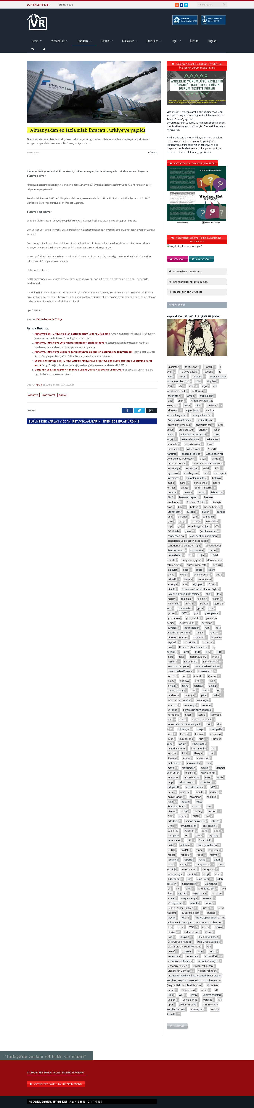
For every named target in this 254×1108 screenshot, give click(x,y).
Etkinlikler (152, 41)
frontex (204, 603)
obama (183, 816)
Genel (34, 41)
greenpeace (211, 613)
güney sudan (187, 623)
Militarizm (205, 782)
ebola (199, 569)
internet (172, 676)
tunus (205, 927)
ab (180, 386)
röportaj (188, 859)
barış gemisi (200, 482)
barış (182, 482)
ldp (214, 748)
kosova (199, 734)
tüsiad (208, 932)
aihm (180, 400)
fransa (189, 603)
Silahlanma (211, 883)
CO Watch (173, 531)
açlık (204, 386)
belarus (172, 492)
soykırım (207, 898)
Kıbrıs (182, 719)
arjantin (203, 429)
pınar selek (174, 840)
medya (204, 767)
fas (219, 594)
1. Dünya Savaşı (188, 371)
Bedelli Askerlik (203, 487)
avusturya (191, 468)
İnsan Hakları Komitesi (207, 666)
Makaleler (128, 41)
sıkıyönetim (199, 893)
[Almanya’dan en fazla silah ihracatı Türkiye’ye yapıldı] (94, 122)
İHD (219, 652)
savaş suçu (208, 869)
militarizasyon (186, 782)
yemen (172, 999)
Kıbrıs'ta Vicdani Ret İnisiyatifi (184, 724)
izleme (212, 685)
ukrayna (184, 937)
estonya (172, 584)
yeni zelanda (190, 999)
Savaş (183, 864)
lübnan (187, 758)
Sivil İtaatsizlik (206, 888)
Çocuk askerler (208, 531)
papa (217, 830)
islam (171, 680)
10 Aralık (208, 371)
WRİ (181, 995)
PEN (187, 835)
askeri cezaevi (193, 444)
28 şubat (211, 381)
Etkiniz (212, 584)
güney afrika (193, 618)
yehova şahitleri (212, 995)
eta (185, 584)
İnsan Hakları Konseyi (180, 671)
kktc (209, 724)
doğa (201, 555)
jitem (204, 695)
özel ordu (173, 830)
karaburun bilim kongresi (197, 709)
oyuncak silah (189, 825)
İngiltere (172, 661)
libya (210, 753)
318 (170, 386)
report (171, 854)
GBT (184, 613)
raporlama (214, 850)
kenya (201, 714)
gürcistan (207, 623)
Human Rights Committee (193, 647)
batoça (185, 487)
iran (185, 676)
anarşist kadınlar (201, 415)
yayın (194, 995)
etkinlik (172, 589)
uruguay (187, 951)
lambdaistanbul (176, 748)
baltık (171, 482)
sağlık (217, 859)
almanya (33, 395)
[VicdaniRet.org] (37, 21)
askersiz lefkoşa (191, 453)
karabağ (172, 709)
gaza (200, 608)
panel (205, 830)
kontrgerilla (216, 729)
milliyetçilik (174, 787)
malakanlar (193, 763)
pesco (198, 835)
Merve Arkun (208, 772)
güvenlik (172, 627)
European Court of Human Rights (200, 589)
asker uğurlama (190, 439)
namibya (211, 796)
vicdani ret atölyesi (208, 961)
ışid (218, 690)
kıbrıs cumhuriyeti (202, 719)
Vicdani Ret (58, 41)
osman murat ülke (195, 821)
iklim (170, 656)
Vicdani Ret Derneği (179, 970)
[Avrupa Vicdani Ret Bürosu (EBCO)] (213, 24)
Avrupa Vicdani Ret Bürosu (208, 463)
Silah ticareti (48, 395)
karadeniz (173, 714)
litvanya (172, 758)
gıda (196, 613)
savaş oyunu (189, 869)
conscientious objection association (188, 540)
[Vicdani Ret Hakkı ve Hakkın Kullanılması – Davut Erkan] (186, 246)
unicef (171, 951)
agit (170, 400)
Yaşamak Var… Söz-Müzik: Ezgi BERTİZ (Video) (193, 316)
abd (191, 386)
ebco (186, 569)
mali (208, 763)
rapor (199, 850)
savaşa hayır (175, 874)
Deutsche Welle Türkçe (49, 319)
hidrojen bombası (178, 637)
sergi (206, 874)
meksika (190, 772)
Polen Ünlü (205, 840)
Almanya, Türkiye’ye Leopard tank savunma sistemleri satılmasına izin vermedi (84, 351)
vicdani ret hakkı (207, 970)
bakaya (216, 478)
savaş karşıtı (202, 864)
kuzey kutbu (199, 743)
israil (197, 680)
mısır (170, 792)
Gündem (83, 41)
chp (170, 526)
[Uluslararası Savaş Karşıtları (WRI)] (185, 24)
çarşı (170, 521)
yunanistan (197, 1009)
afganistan (174, 395)
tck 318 (185, 917)
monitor (200, 792)
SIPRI (188, 888)
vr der (204, 990)
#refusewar (191, 366)
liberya (198, 753)
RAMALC (185, 850)
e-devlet (172, 569)
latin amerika (198, 748)
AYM (217, 468)
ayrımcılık (173, 473)
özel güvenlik (209, 825)
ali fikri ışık (213, 405)
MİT (213, 787)
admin (39, 384)
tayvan (172, 917)
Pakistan (189, 830)
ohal (207, 816)
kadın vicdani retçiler (179, 700)
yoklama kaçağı (188, 1004)
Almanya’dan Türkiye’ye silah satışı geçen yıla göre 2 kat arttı (73, 333)
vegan (212, 951)
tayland (211, 912)
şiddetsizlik (174, 879)
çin (179, 526)
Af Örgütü (197, 391)
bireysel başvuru (188, 497)
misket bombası (194, 787)
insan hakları (210, 661)
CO (217, 526)
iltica (181, 656)
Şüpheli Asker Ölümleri (180, 908)
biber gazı (216, 492)
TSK (191, 927)
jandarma (173, 695)
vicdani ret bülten (177, 966)
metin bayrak (191, 777)
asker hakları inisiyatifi (193, 434)
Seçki (174, 41)
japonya (189, 695)
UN (209, 946)
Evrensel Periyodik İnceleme (184, 594)
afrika (190, 395)
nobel (184, 811)
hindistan (199, 637)
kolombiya (183, 729)
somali (171, 898)
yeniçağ (207, 999)
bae (206, 473)
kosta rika (215, 734)
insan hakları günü (178, 666)
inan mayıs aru (198, 656)
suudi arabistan (191, 912)
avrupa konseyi (176, 463)
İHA (208, 652)
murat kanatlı (175, 796)
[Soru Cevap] (46, 1051)
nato (170, 801)
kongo (200, 729)
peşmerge (213, 835)
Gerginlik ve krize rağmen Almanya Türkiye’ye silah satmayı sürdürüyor (79, 369)
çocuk (188, 531)
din (190, 555)
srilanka (194, 903)
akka (187, 405)
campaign (208, 516)
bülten (205, 511)
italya (185, 685)
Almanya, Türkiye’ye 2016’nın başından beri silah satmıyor (70, 342)
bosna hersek (212, 507)
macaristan (203, 758)
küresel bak (186, 738)
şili (169, 888)
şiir (189, 879)
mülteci (214, 792)
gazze (171, 613)
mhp (170, 782)
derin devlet (174, 555)
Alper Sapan (193, 410)
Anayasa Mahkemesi (180, 420)
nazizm (185, 801)
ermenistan (204, 579)
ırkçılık (205, 690)
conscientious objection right (184, 545)
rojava (213, 854)
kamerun (173, 705)
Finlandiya (173, 603)
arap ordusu (186, 429)
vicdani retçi (188, 990)
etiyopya (197, 584)
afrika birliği (206, 395)
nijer (209, 806)
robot (200, 854)
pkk (190, 840)
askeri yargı (193, 449)
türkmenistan (191, 932)
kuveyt (182, 743)
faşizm (171, 598)
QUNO (171, 850)
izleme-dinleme (176, 690)
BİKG (170, 497)
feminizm (186, 598)
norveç (198, 811)
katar (188, 714)
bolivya (194, 507)
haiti (207, 627)
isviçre (171, 685)
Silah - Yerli (203, 879)
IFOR (197, 652)
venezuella (192, 956)
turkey (218, 927)
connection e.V (176, 536)
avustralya (174, 468)
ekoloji (184, 574)
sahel (171, 864)
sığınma (182, 893)
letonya (172, 753)
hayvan (214, 632)
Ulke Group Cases (208, 937)
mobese (185, 792)
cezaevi (196, 521)
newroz (196, 806)
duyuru (217, 565)
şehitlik (192, 874)
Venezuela (174, 956)
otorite (215, 821)
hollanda (207, 642)
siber (218, 874)
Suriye (205, 908)
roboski (185, 854)
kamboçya (203, 700)
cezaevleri (212, 521)
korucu (184, 734)
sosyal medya (189, 898)
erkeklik (172, 579)
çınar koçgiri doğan (198, 526)
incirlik (215, 656)
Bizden (105, 41)
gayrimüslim (184, 608)
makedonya (174, 763)
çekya (182, 521)
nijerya (172, 811)
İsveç (212, 680)
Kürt (201, 738)
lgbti (184, 753)
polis (170, 845)
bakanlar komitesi (196, 478)
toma (181, 927)
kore (170, 734)
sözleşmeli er (175, 903)
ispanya (184, 680)
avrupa (216, 458)
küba (170, 738)
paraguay (173, 835)
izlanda (198, 685)
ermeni (188, 579)
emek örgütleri (202, 574)
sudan (208, 903)
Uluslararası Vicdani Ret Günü (184, 946)
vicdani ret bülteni (203, 966)
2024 (198, 381)
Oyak (171, 825)
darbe (212, 550)
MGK (208, 777)
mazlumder (188, 767)
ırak (193, 690)
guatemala (174, 618)
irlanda (198, 676)
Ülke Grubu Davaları (208, 941)
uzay (200, 951)
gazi (211, 608)
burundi (182, 516)
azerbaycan (191, 473)
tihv (170, 927)
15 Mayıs (197, 376)
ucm (170, 937)
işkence (212, 676)
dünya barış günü (191, 560)
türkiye (63, 395)
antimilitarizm (203, 424)
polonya (185, 845)
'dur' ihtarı (173, 366)
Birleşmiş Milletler (196, 502)
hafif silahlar (191, 627)
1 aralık (208, 366)
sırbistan (217, 893)
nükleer (212, 811)
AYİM (206, 468)
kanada (206, 705)
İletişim (194, 41)
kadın (216, 695)
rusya (202, 859)
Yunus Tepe (66, 4)
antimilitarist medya (179, 424)
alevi (198, 405)
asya (203, 458)
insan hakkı (190, 661)
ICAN (186, 652)
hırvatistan (190, 642)
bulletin (191, 511)
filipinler (202, 598)
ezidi (208, 594)
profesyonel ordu (207, 845)
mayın (171, 767)
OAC (170, 816)
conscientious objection (203, 536)
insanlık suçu (205, 671)
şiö (178, 888)
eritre (219, 574)
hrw (170, 647)
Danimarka (196, 550)
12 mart (182, 376)
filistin (216, 598)
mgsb (220, 777)
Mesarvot (173, 777)
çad (195, 516)
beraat (201, 492)
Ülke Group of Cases (179, 941)
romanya (173, 859)
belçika (188, 492)
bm (180, 507)
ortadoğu (173, 821)
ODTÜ (195, 816)
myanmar (195, 796)
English (212, 41)
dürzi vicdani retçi (197, 565)
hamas (200, 632)
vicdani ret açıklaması (180, 961)
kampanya (190, 705)
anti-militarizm (205, 420)
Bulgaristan (174, 511)
